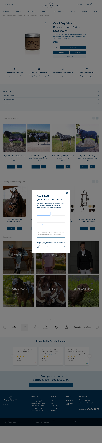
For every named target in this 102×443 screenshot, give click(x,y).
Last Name (54, 211)
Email (38, 218)
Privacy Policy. (60, 234)
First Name (39, 211)
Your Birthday (39, 225)
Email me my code (51, 238)
